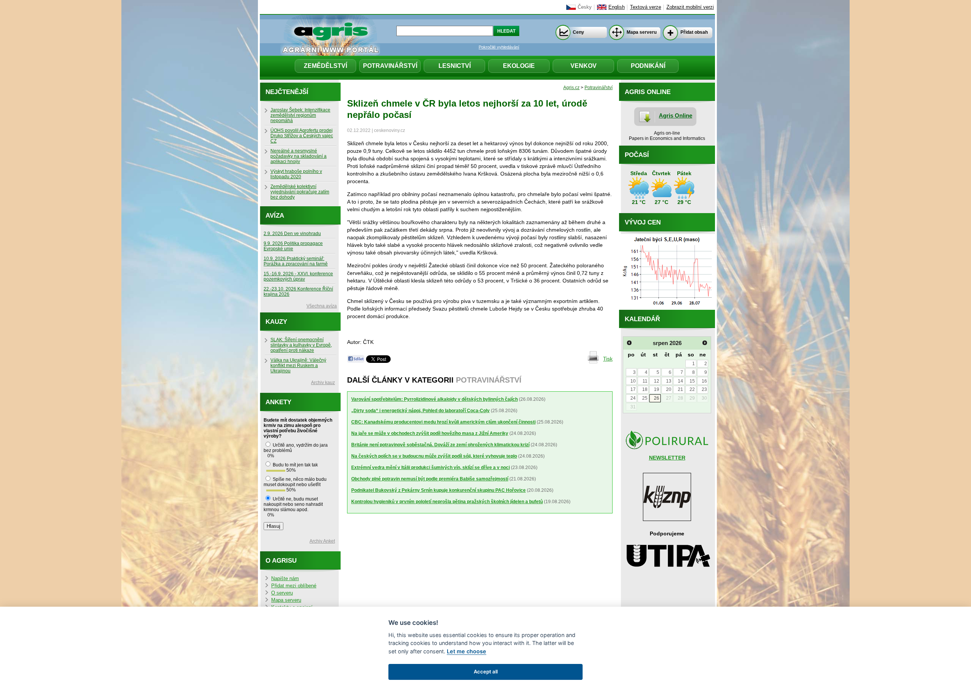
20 (668, 389)
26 (656, 398)
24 (633, 398)
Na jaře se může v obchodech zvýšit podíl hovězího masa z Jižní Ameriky (429, 433)
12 (656, 381)
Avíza (275, 215)
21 (680, 389)
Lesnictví (454, 66)
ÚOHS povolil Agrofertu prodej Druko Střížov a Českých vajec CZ (301, 136)
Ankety (278, 402)
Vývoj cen (643, 222)
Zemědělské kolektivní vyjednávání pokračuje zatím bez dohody (299, 192)
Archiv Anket (322, 541)
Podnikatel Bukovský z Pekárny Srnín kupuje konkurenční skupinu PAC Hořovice (438, 490)
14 (680, 381)
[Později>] (704, 342)
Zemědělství (325, 66)
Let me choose (466, 651)
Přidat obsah (694, 32)
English (616, 7)
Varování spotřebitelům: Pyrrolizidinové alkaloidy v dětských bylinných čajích (434, 399)
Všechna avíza (321, 306)
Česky (585, 7)
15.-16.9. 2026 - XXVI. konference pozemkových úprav (298, 276)
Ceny (578, 32)
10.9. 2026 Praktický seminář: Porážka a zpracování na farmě (296, 261)
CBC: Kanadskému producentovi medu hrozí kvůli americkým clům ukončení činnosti (443, 422)
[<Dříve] (629, 342)
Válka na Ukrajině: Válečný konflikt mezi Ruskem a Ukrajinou (298, 365)
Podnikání (648, 66)
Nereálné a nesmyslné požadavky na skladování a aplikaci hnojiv (298, 156)
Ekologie (519, 66)
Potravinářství (390, 66)
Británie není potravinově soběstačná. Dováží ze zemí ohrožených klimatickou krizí (440, 444)
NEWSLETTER (667, 458)
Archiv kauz (323, 382)
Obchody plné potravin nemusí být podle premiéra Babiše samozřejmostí (429, 479)
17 (633, 389)
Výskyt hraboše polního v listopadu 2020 (296, 174)
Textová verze (645, 7)
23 (704, 389)
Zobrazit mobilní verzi (690, 7)
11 (645, 381)
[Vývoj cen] (667, 308)
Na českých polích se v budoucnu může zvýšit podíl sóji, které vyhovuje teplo (434, 456)
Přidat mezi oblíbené (293, 585)
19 (656, 389)
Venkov (583, 66)
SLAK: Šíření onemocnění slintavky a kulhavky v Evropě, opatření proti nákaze (301, 345)
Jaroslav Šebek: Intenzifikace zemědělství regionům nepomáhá (300, 115)
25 (644, 398)
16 (704, 381)
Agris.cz (571, 87)
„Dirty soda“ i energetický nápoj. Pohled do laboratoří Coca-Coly (420, 410)
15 (692, 381)
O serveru (282, 593)
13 (668, 381)
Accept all (486, 671)
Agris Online (675, 115)
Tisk (608, 359)
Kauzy (276, 321)
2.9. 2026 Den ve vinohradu (292, 233)
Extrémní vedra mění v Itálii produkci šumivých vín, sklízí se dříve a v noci (430, 467)
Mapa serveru (642, 32)
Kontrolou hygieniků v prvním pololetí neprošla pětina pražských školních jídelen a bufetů (447, 501)
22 (692, 389)
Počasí (637, 154)
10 (633, 381)
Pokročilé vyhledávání (499, 47)
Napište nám (285, 578)
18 (644, 389)
